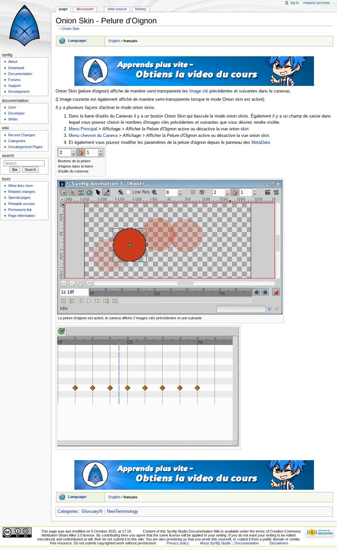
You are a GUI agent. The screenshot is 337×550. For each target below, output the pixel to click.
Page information (21, 216)
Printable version (21, 204)
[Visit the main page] (25, 25)
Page (63, 9)
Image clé (198, 91)
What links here (20, 186)
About (12, 62)
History (140, 9)
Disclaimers (279, 543)
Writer (13, 119)
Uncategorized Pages (25, 147)
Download (16, 68)
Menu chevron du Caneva (93, 135)
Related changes (21, 192)
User (12, 107)
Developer (16, 113)
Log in (295, 3)
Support (14, 86)
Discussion (84, 9)
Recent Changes (21, 135)
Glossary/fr (92, 511)
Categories (68, 511)
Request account (316, 3)
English (114, 41)
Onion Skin (70, 29)
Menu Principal (83, 129)
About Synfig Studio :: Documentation (229, 543)
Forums (14, 80)
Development (18, 91)
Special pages (19, 197)
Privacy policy (178, 543)
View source (117, 9)
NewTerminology (122, 511)
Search (8, 156)
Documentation (20, 74)
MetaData (260, 142)
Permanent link (20, 210)
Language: (77, 40)
